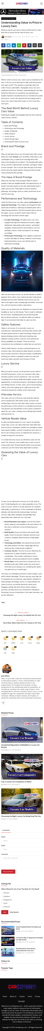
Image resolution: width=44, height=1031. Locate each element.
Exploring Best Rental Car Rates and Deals (28, 928)
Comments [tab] (6, 830)
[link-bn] (22, 12)
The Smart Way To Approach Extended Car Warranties (29, 939)
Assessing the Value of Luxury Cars (16, 142)
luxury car (38, 183)
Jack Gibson (5, 676)
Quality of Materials (11, 131)
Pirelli (5, 903)
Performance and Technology (14, 128)
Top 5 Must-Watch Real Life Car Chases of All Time (22, 623)
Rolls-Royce (34, 157)
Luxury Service (10, 136)
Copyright (21, 1001)
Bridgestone (7, 900)
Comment (4, 854)
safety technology (25, 333)
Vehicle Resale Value (12, 139)
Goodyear (6, 896)
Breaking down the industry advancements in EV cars (25, 949)
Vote (4, 912)
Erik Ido (3, 819)
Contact (22, 996)
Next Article (21, 620)
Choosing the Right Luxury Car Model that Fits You (22, 615)
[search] (41, 3)
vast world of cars (23, 1019)
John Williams (4, 750)
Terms (30, 996)
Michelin (6, 893)
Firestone (6, 907)
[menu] (2, 3)
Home (5, 996)
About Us (13, 996)
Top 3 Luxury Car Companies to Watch (16, 782)
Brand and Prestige (11, 126)
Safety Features (10, 134)
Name (3, 837)
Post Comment (8, 872)
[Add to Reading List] (40, 45)
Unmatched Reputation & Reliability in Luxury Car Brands (20, 746)
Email (3, 845)
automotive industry (22, 1017)
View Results (14, 912)
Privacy (37, 996)
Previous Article (23, 613)
